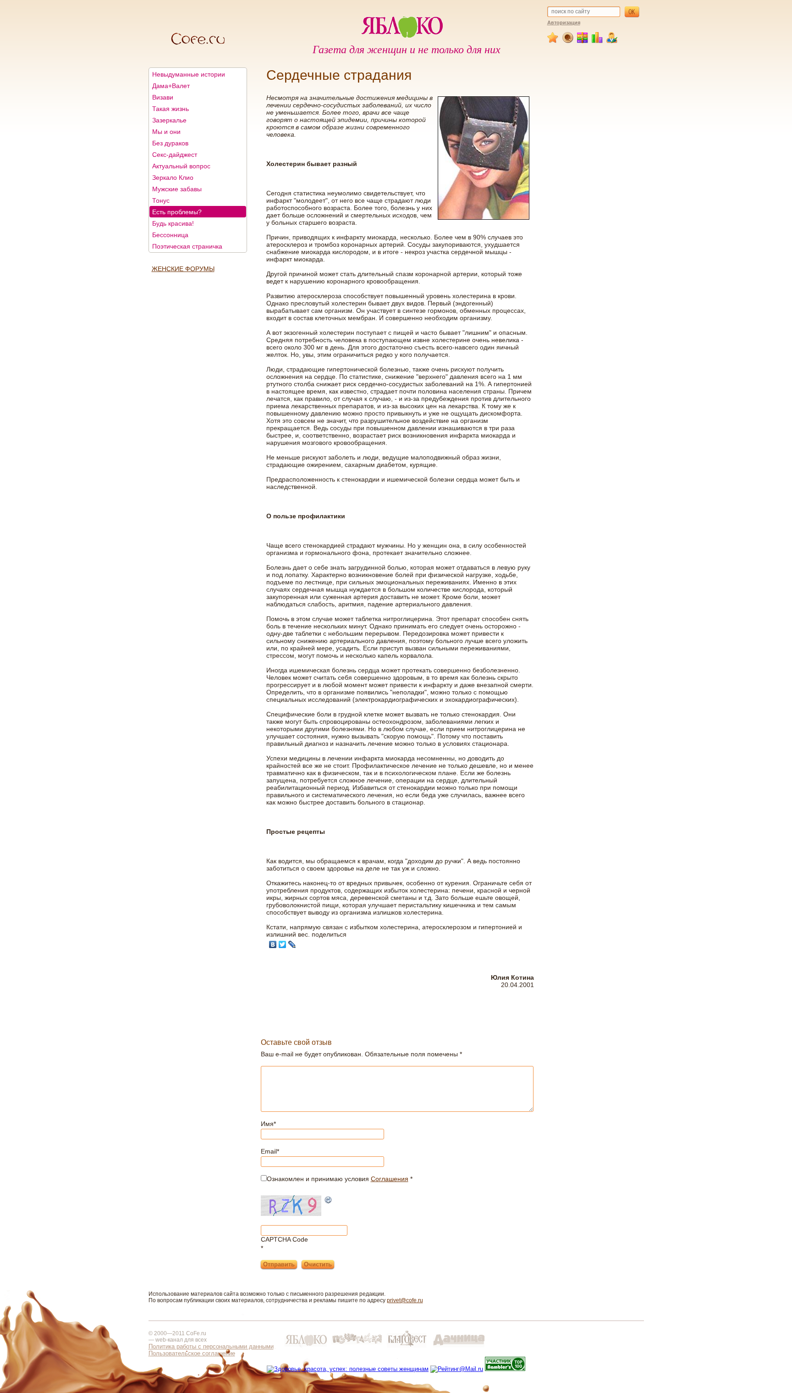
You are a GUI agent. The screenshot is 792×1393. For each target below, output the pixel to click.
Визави (162, 97)
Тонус (161, 200)
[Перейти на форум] (568, 41)
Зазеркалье (169, 120)
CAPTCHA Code (284, 1239)
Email (270, 1151)
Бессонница (170, 235)
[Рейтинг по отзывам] (597, 41)
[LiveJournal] (292, 944)
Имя (268, 1123)
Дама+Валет (171, 85)
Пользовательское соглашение (191, 1353)
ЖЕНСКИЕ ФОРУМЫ (183, 268)
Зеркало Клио (172, 177)
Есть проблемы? (177, 212)
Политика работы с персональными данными (211, 1346)
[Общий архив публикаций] (582, 41)
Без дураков (170, 143)
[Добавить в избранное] (553, 41)
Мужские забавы (177, 189)
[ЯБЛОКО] (305, 1347)
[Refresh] (329, 1200)
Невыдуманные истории (188, 74)
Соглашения (389, 1178)
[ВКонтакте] (273, 944)
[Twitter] (282, 944)
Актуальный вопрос (181, 166)
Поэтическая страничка (187, 246)
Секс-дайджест (174, 154)
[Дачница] (458, 1347)
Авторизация (563, 22)
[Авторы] (612, 41)
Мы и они (166, 131)
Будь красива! (173, 223)
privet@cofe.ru (405, 1300)
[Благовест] (408, 1347)
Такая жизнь (170, 108)
